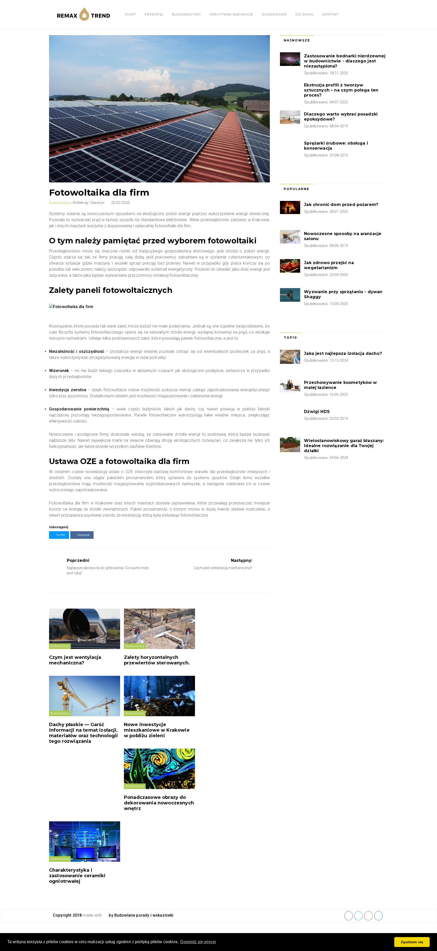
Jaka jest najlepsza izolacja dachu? (343, 353)
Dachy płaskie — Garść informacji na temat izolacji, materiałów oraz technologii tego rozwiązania (83, 733)
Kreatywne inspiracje (231, 14)
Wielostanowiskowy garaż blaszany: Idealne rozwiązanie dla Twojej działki (344, 445)
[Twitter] (358, 916)
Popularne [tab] (296, 189)
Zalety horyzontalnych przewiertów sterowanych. (157, 660)
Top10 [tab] (290, 337)
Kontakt (330, 14)
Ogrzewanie (274, 14)
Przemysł (154, 14)
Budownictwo (186, 14)
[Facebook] (348, 916)
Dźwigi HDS (317, 411)
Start (130, 14)
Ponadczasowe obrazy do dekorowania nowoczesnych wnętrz (159, 803)
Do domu (304, 14)
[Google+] (368, 916)
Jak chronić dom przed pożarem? (341, 204)
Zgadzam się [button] (412, 942)
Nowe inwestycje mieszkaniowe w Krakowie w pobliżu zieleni (157, 730)
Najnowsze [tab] (297, 40)
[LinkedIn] (378, 916)
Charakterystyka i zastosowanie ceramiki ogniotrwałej (77, 875)
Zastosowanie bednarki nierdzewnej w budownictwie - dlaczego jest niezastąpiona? (344, 61)
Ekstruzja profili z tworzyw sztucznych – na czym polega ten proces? (341, 90)
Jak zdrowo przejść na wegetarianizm (329, 265)
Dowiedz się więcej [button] (198, 942)
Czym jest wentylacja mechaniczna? (75, 660)
